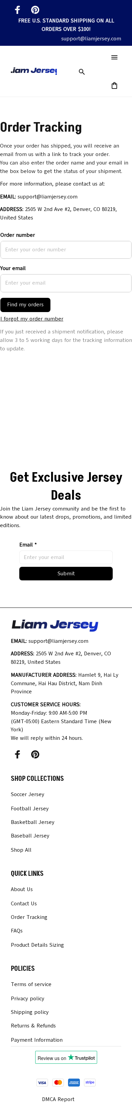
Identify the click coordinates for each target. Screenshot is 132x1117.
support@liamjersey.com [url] (48, 196)
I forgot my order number (31, 319)
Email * (28, 544)
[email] (91, 39)
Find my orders (25, 304)
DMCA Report (58, 1099)
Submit (66, 573)
